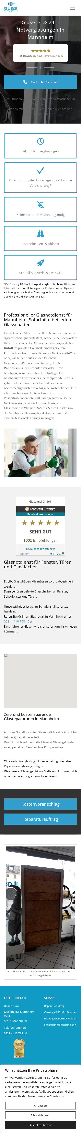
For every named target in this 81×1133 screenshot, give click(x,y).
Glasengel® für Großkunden (60, 1012)
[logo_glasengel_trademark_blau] (11, 7)
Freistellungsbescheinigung (60, 1025)
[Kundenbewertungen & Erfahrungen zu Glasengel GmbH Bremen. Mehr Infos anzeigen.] (40, 526)
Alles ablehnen (40, 1115)
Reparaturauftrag (40, 819)
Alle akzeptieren (40, 1125)
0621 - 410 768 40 (16, 621)
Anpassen (40, 1105)
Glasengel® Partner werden (60, 1018)
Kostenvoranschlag (40, 804)
